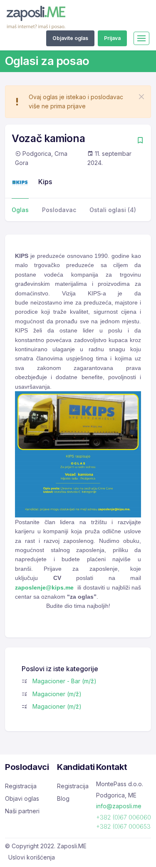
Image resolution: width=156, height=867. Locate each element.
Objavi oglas (22, 798)
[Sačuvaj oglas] (140, 141)
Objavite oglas (70, 38)
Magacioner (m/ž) (57, 693)
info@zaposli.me (118, 806)
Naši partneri (22, 811)
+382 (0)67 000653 (123, 826)
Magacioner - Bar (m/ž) (64, 681)
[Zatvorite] (141, 96)
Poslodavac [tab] (59, 209)
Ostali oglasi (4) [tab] (112, 209)
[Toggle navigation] (141, 38)
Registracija (21, 786)
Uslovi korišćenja (31, 857)
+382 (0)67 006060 (123, 817)
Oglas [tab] (20, 209)
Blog (63, 798)
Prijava (112, 38)
